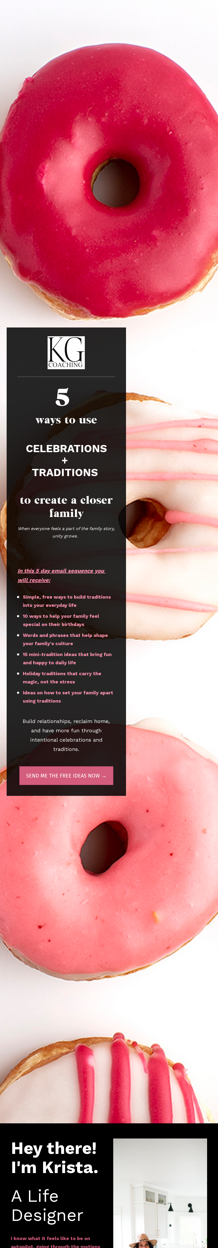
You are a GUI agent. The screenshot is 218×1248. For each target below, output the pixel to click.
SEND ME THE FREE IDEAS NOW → (66, 775)
